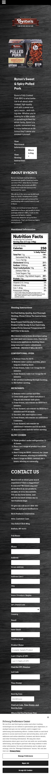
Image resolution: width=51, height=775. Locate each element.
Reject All (25, 763)
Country (14, 614)
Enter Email (16, 629)
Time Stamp (16, 683)
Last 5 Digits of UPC (19, 656)
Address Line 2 (17, 576)
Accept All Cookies (25, 770)
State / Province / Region (21, 595)
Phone (14, 546)
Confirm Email (17, 639)
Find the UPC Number (20, 667)
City (13, 586)
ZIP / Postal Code (18, 604)
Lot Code (15, 672)
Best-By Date (16, 693)
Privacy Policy (15, 751)
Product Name (17, 645)
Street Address (17, 567)
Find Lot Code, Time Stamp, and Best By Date (25, 706)
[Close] (48, 717)
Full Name (15, 535)
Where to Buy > (31, 153)
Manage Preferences (25, 756)
